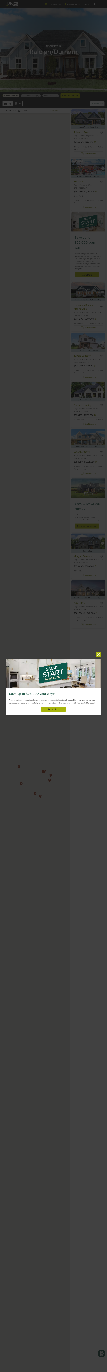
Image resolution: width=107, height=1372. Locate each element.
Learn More (53, 709)
